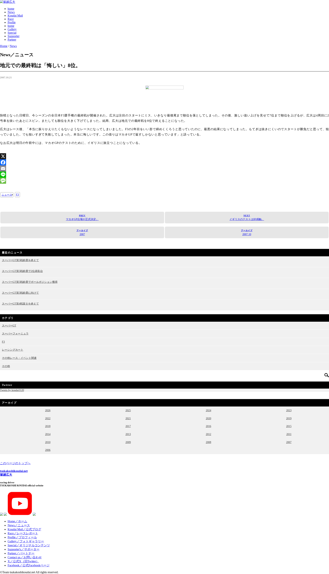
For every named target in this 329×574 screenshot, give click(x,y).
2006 (47, 449)
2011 (288, 434)
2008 (208, 442)
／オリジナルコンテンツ (29, 545)
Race (11, 19)
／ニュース (19, 525)
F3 (17, 194)
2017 (128, 426)
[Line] (164, 175)
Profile (12, 22)
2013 (128, 434)
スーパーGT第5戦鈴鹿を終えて (20, 260)
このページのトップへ (15, 463)
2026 (47, 410)
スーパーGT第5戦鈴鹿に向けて (20, 292)
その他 (6, 366)
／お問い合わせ (25, 557)
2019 (288, 418)
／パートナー (21, 553)
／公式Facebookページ (29, 565)
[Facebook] (164, 162)
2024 (208, 410)
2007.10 (247, 232)
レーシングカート (12, 349)
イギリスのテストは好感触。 (246, 217)
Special (12, 32)
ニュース (7, 194)
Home (3, 46)
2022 (47, 418)
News (11, 12)
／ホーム (17, 521)
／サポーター (23, 549)
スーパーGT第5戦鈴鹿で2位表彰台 (22, 271)
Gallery (12, 29)
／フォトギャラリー (26, 541)
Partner (12, 39)
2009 (128, 442)
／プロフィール (22, 537)
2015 (288, 426)
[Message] (164, 181)
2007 (82, 232)
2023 (288, 410)
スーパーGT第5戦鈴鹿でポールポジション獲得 (29, 281)
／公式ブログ (24, 529)
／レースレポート (23, 533)
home (11, 8)
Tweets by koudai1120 (12, 390)
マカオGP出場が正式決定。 (82, 217)
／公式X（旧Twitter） (23, 561)
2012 (208, 434)
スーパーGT (9, 325)
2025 (128, 410)
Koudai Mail (15, 15)
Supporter (13, 36)
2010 (47, 442)
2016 (208, 426)
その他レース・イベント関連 (19, 357)
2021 (128, 418)
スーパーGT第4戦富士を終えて (20, 303)
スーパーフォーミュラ (15, 333)
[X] (164, 156)
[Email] (164, 168)
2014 (47, 434)
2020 (208, 418)
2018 (47, 426)
